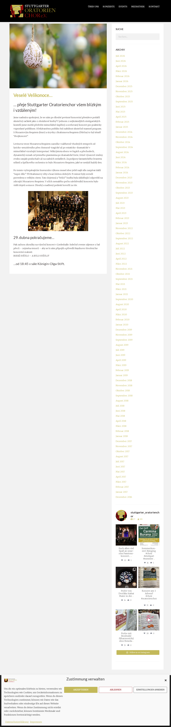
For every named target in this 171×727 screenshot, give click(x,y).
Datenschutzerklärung (17, 721)
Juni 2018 (120, 410)
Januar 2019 (122, 375)
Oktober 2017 (123, 451)
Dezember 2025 (124, 86)
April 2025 (121, 116)
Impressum (36, 721)
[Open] (126, 535)
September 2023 (124, 192)
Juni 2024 (121, 157)
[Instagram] (134, 542)
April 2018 (121, 421)
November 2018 (124, 385)
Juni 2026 (121, 61)
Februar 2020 (122, 319)
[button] (165, 680)
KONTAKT (154, 6)
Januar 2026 (122, 81)
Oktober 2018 (123, 390)
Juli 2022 (120, 248)
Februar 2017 (122, 487)
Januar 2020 (122, 324)
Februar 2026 (122, 76)
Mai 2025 (120, 111)
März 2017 (121, 481)
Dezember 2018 (124, 380)
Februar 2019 (122, 370)
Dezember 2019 (124, 329)
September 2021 (124, 279)
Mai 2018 (120, 416)
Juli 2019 (120, 350)
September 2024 (124, 147)
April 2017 (121, 476)
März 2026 (121, 71)
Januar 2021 (122, 294)
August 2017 (122, 456)
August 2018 (122, 400)
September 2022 (124, 238)
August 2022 (122, 243)
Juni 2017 (120, 466)
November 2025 (124, 91)
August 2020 (122, 304)
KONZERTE (109, 6)
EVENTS (123, 6)
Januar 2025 (122, 127)
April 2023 (121, 213)
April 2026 (121, 66)
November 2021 (124, 269)
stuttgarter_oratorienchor (126, 527)
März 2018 (121, 426)
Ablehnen (115, 689)
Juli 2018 (120, 405)
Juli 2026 (120, 56)
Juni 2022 (121, 253)
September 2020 (124, 299)
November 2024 (124, 137)
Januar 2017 (122, 492)
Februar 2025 (122, 121)
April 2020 (121, 309)
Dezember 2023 (124, 177)
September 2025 (124, 101)
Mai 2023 (120, 208)
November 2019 (124, 334)
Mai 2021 (120, 284)
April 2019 (121, 360)
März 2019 (121, 365)
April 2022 (121, 258)
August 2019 (122, 345)
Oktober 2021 (123, 274)
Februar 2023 (122, 218)
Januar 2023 (122, 223)
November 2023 (124, 182)
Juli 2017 (120, 461)
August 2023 (122, 198)
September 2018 (124, 395)
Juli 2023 (120, 203)
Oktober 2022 (123, 233)
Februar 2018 (122, 431)
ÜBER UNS (93, 6)
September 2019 (124, 339)
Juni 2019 (120, 355)
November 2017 (124, 446)
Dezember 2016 (124, 497)
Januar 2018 (122, 436)
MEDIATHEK (138, 6)
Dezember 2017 (124, 441)
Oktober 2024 (123, 142)
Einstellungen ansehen (150, 689)
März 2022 (121, 263)
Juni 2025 (120, 106)
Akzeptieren (80, 689)
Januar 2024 (122, 172)
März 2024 (121, 162)
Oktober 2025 (123, 96)
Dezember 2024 (124, 132)
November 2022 (124, 228)
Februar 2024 (122, 167)
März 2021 (121, 289)
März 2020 (121, 314)
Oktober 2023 (123, 187)
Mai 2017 (120, 471)
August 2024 (122, 152)
